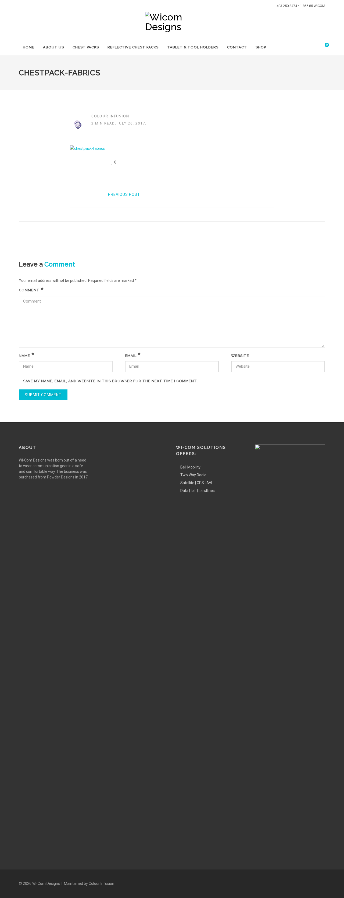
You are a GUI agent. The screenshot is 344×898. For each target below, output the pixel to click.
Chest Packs (86, 47)
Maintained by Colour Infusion (89, 883)
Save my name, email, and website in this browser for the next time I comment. (110, 381)
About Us (53, 47)
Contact (237, 47)
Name (27, 356)
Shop (261, 47)
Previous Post (124, 194)
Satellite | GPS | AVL (196, 483)
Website (240, 356)
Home (28, 47)
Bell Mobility (190, 467)
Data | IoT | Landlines (197, 490)
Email (133, 356)
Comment (31, 290)
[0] (323, 46)
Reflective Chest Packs (133, 47)
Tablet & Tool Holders (192, 47)
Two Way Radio (193, 475)
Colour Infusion (110, 115)
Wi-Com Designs (46, 883)
